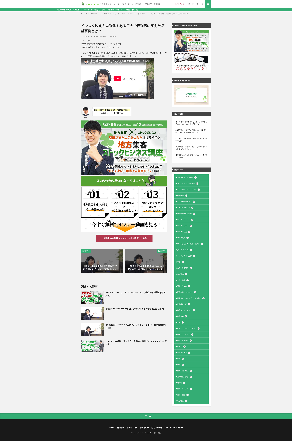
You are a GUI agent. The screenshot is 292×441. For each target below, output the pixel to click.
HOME (85, 14)
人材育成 (181, 274)
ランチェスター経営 (186, 256)
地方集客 (182, 316)
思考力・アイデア (185, 334)
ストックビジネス (185, 207)
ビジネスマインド (185, 220)
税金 (180, 359)
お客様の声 (148, 4)
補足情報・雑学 (184, 377)
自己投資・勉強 (184, 371)
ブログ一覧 (125, 4)
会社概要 (157, 4)
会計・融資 (182, 280)
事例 (114, 36)
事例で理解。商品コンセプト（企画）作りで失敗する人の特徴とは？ (191, 148)
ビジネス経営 (105, 14)
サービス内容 (136, 4)
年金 (180, 322)
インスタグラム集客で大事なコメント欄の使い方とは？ (191, 139)
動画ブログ (94, 14)
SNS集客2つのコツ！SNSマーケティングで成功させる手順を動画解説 (136, 294)
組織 (180, 365)
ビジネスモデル (184, 226)
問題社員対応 (183, 304)
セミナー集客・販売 (186, 214)
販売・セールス (184, 389)
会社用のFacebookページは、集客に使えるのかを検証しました (135, 308)
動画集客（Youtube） (186, 292)
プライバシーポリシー (173, 427)
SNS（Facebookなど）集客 (136, 14)
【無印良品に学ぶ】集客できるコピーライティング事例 (191, 156)
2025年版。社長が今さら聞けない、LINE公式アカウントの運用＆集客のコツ (190, 131)
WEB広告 (182, 195)
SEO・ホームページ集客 (187, 183)
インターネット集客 (118, 14)
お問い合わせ (180, 4)
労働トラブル (183, 286)
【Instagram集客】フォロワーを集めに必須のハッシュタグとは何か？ (136, 342)
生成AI (181, 346)
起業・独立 (183, 395)
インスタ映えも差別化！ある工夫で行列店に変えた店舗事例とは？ (168, 14)
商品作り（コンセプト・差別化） (191, 298)
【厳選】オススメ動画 (186, 177)
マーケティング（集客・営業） (190, 244)
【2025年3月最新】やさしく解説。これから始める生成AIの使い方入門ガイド (191, 123)
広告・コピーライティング (188, 328)
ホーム (116, 4)
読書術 (181, 383)
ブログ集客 (183, 238)
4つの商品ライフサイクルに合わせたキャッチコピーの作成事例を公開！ (136, 326)
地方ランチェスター (185, 310)
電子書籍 (181, 401)
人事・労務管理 (184, 268)
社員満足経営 (183, 352)
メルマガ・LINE (184, 250)
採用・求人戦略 (184, 340)
